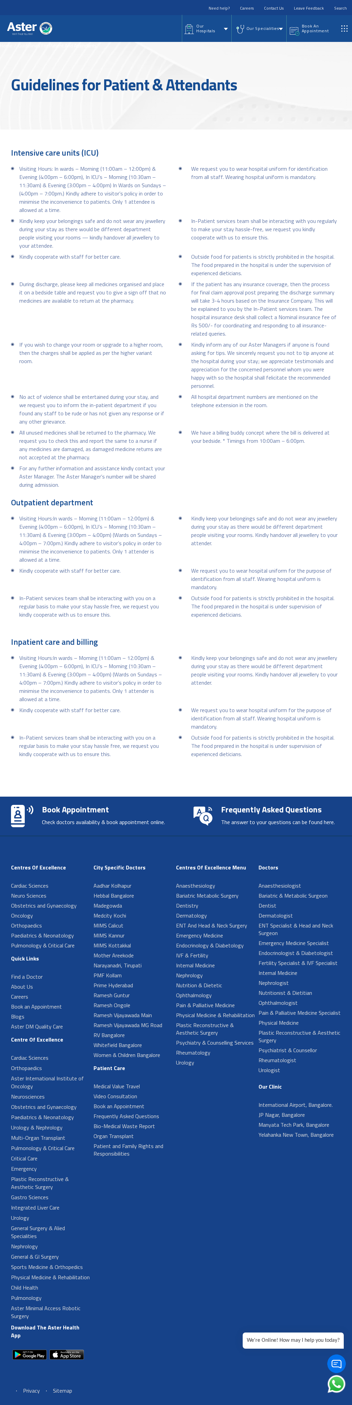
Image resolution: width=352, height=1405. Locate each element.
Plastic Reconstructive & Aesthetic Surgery (40, 1183)
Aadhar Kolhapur (112, 885)
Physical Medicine (278, 1023)
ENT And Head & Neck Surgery (211, 925)
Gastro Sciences (29, 1197)
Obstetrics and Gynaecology (44, 905)
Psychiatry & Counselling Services (215, 1042)
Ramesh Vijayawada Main (123, 1015)
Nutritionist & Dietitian (285, 993)
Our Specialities (262, 28)
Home (6, 45)
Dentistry (187, 905)
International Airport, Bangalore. (295, 1105)
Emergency (24, 1169)
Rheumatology (193, 1052)
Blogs (17, 1016)
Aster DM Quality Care (37, 1026)
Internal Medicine (195, 965)
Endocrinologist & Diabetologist (295, 953)
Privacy (31, 1390)
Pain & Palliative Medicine (205, 1005)
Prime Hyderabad (113, 985)
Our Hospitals (205, 28)
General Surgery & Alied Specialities (38, 1232)
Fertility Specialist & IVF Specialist (298, 963)
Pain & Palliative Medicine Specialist (299, 1013)
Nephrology (24, 1246)
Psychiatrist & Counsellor (287, 1050)
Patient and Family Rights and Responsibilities (128, 1150)
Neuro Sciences (28, 895)
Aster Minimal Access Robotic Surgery (45, 1312)
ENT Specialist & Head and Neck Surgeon (295, 929)
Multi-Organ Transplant (38, 1138)
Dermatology (191, 915)
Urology (20, 1218)
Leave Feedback (309, 8)
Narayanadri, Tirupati (118, 965)
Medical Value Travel (117, 1086)
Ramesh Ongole (112, 1005)
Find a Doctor (27, 977)
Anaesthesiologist (279, 885)
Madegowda (108, 905)
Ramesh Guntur (112, 995)
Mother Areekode (114, 955)
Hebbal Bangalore (114, 895)
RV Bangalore (109, 1035)
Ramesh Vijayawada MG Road (128, 1025)
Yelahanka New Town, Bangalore (296, 1135)
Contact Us (274, 8)
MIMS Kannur (109, 935)
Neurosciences (28, 1096)
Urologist (269, 1070)
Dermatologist (275, 915)
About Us (22, 986)
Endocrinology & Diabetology (210, 945)
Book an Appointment (36, 1006)
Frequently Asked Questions (126, 1116)
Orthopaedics (26, 925)
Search (340, 8)
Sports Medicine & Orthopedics (47, 1267)
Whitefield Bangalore (118, 1045)
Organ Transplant (114, 1136)
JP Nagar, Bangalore (281, 1115)
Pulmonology (26, 1298)
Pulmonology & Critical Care (43, 945)
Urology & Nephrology (37, 1127)
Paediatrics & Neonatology (42, 935)
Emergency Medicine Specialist (293, 943)
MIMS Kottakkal (112, 945)
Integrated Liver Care (35, 1207)
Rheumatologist (277, 1060)
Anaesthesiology (195, 885)
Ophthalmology (194, 995)
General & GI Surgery (35, 1256)
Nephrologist (273, 983)
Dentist (267, 905)
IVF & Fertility (192, 955)
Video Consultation (115, 1096)
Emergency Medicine (199, 935)
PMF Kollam (108, 975)
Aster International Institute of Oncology (47, 1082)
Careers (247, 8)
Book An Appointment (315, 28)
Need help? (219, 8)
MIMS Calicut (108, 925)
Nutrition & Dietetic (199, 985)
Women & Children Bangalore (127, 1055)
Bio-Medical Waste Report (124, 1126)
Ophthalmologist (278, 1003)
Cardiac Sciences (29, 885)
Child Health (24, 1287)
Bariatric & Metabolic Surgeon (293, 895)
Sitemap (62, 1390)
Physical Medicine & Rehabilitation (50, 1277)
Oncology (22, 915)
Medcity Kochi (110, 915)
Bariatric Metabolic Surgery (207, 895)
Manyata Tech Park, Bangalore (293, 1125)
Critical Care (24, 1158)
